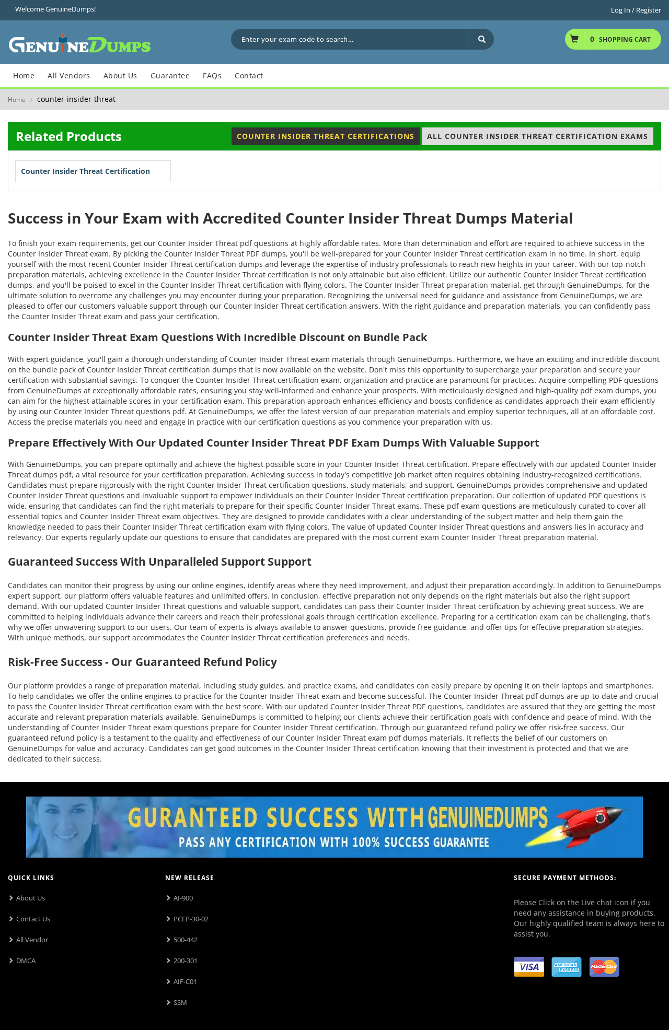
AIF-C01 (185, 981)
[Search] (481, 39)
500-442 (186, 939)
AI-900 (183, 898)
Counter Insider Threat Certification (85, 171)
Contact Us (33, 918)
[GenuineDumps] (80, 41)
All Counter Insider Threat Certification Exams (537, 136)
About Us (30, 898)
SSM (180, 1002)
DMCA (26, 960)
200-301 (186, 960)
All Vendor (32, 939)
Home (17, 99)
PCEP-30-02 (191, 918)
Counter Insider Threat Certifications (325, 136)
